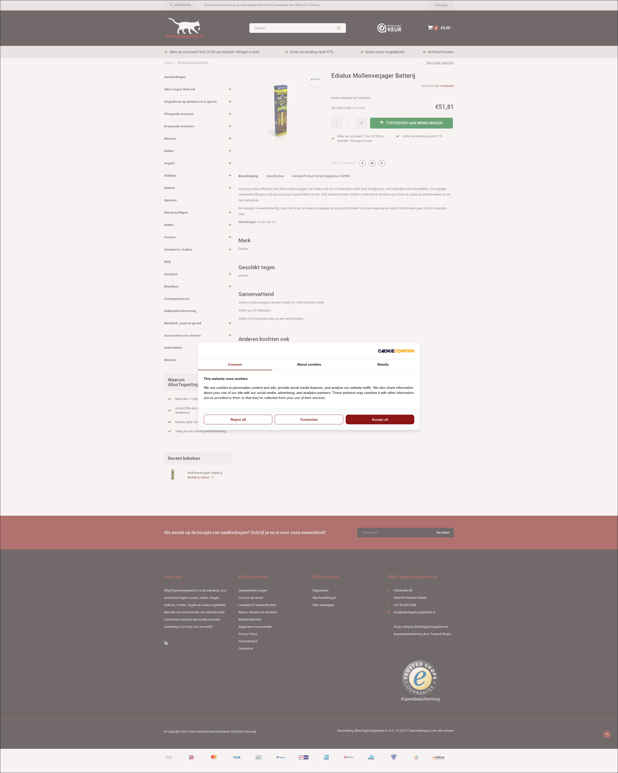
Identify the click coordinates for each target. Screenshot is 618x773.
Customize (309, 419)
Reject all (238, 419)
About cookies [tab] (309, 364)
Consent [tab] (235, 364)
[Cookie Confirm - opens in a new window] (396, 351)
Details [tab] (383, 364)
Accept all (380, 419)
